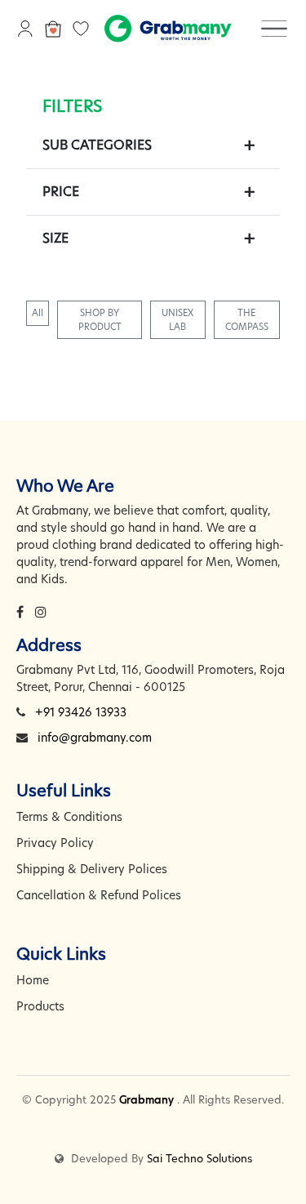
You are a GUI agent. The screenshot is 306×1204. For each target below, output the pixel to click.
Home (32, 980)
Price (60, 191)
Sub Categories (97, 145)
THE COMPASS (246, 319)
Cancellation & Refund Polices (98, 895)
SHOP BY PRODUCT (100, 319)
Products (40, 1006)
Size (55, 238)
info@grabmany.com (95, 737)
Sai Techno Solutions (199, 1158)
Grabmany (146, 1099)
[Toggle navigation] (274, 28)
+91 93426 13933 (80, 712)
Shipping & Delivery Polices (91, 869)
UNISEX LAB (177, 319)
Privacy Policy (55, 843)
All (37, 312)
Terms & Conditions (69, 817)
